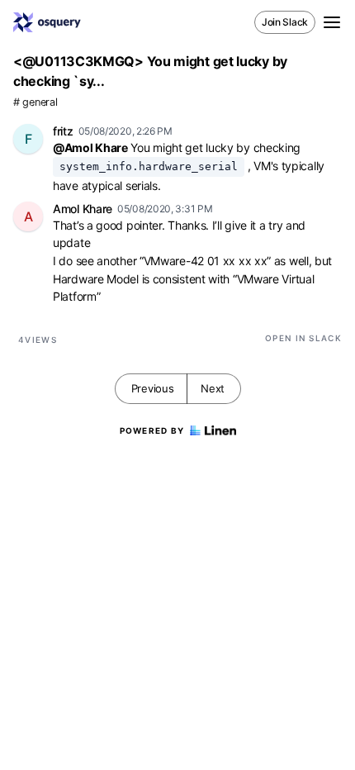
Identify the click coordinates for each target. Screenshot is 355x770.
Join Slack (285, 22)
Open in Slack (303, 338)
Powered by (152, 430)
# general (35, 102)
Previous (152, 388)
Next (213, 388)
